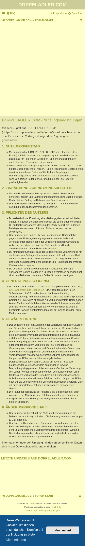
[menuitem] (11, 13)
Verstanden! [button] (63, 530)
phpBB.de (56, 507)
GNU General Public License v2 (26, 290)
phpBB (32, 503)
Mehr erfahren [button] (16, 539)
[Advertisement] (42, 67)
